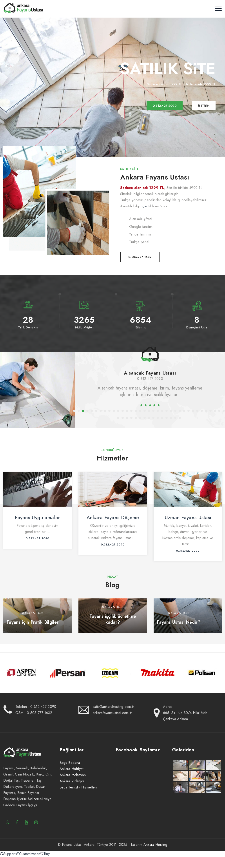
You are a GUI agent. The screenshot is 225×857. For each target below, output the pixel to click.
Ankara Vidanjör (72, 781)
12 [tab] (123, 411)
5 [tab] (92, 411)
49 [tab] (175, 418)
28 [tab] (193, 411)
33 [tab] (215, 411)
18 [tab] (149, 411)
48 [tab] (171, 418)
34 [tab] (219, 411)
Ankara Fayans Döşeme (37, 517)
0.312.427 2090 (150, 378)
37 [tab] (123, 418)
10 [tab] (114, 411)
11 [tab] (118, 411)
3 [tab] (83, 411)
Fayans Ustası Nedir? (178, 622)
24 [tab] (175, 411)
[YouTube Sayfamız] (26, 822)
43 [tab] (149, 418)
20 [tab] (158, 411)
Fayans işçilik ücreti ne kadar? (112, 619)
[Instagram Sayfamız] (36, 822)
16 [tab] (140, 411)
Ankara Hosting (155, 844)
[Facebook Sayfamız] (17, 822)
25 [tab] (180, 411)
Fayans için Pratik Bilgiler (33, 622)
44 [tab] (153, 418)
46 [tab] (162, 418)
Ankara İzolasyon (73, 774)
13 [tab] (127, 411)
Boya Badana (70, 762)
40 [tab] (136, 418)
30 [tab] (202, 411)
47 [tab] (166, 418)
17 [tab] (144, 411)
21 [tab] (162, 411)
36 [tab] (118, 418)
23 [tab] (171, 411)
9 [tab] (109, 411)
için (144, 206)
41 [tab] (140, 418)
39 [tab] (131, 418)
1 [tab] (74, 411)
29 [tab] (197, 411)
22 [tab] (166, 411)
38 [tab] (127, 418)
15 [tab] (136, 411)
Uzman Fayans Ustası (112, 517)
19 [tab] (153, 411)
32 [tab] (210, 411)
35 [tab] (224, 411)
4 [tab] (87, 411)
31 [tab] (206, 411)
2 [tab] (79, 411)
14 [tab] (131, 411)
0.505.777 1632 (139, 257)
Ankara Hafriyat (71, 768)
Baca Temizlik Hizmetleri (78, 787)
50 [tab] (180, 418)
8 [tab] (105, 411)
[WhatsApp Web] (7, 822)
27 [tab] (188, 411)
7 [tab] (101, 411)
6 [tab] (96, 411)
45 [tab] (158, 418)
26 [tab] (184, 411)
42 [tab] (144, 418)
